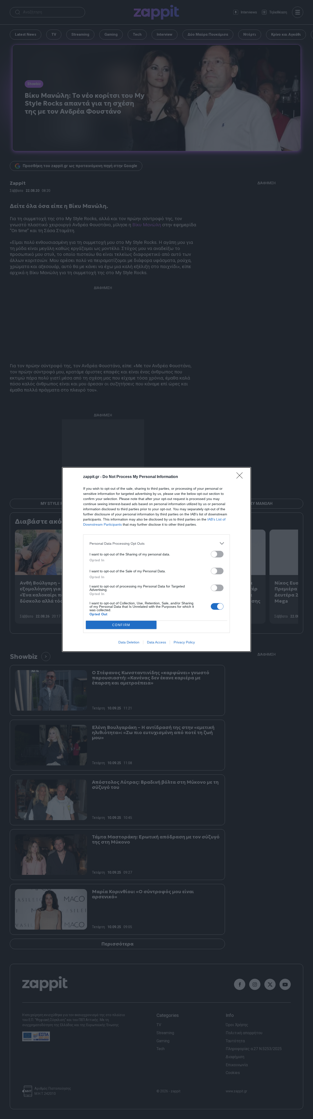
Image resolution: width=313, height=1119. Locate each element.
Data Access (156, 642)
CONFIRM (121, 625)
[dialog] (156, 559)
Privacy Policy (184, 642)
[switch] (217, 554)
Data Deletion (128, 642)
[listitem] (156, 543)
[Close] (241, 477)
